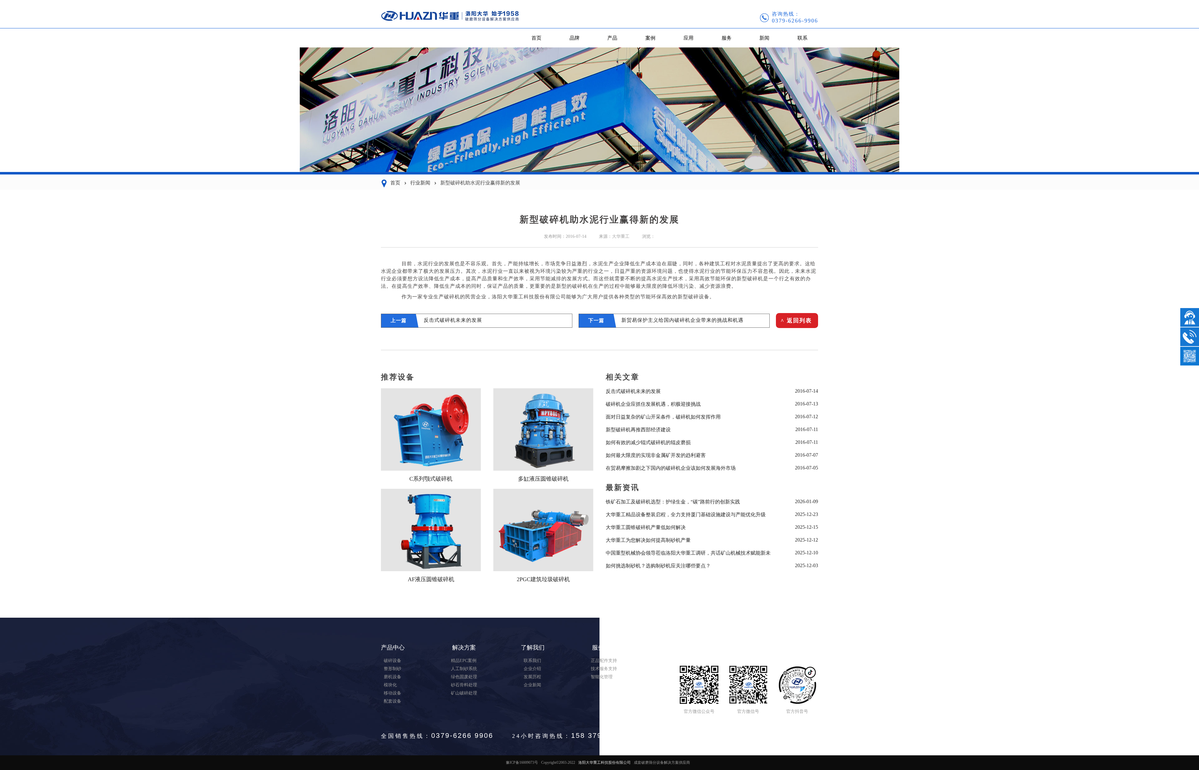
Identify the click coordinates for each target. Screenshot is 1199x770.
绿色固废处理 (464, 676)
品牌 (575, 38)
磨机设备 (392, 676)
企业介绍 (532, 668)
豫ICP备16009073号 (522, 762)
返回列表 (796, 320)
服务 (727, 38)
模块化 (390, 685)
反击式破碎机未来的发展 (453, 320)
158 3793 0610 (599, 735)
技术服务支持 (604, 668)
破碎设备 (392, 660)
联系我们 (532, 660)
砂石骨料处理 (464, 685)
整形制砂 (392, 668)
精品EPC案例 (463, 660)
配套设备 (392, 701)
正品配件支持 (604, 660)
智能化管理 (602, 676)
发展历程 (532, 676)
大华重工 (620, 236)
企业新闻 (532, 685)
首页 (536, 38)
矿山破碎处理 (464, 693)
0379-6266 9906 (462, 735)
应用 (688, 38)
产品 (612, 38)
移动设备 (392, 693)
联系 (802, 38)
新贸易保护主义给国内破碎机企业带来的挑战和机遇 (682, 320)
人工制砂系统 (464, 668)
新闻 (764, 38)
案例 (650, 38)
